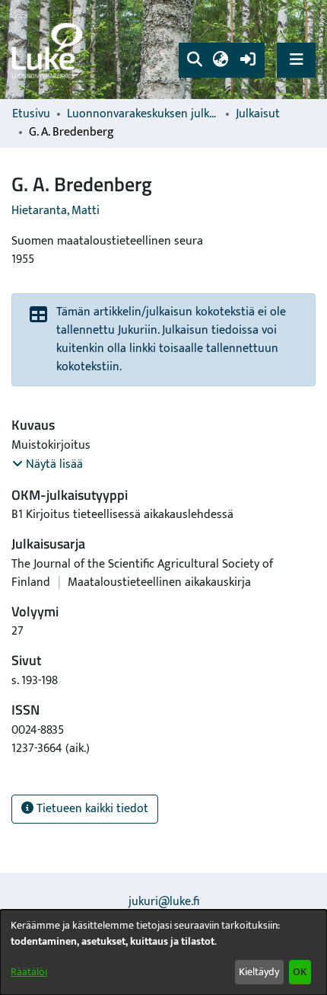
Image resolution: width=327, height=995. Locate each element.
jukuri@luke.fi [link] (164, 901)
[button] (194, 60)
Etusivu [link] (31, 114)
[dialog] (163, 952)
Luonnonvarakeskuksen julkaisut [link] (143, 114)
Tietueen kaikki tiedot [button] (90, 808)
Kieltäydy (259, 972)
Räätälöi (29, 972)
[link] (49, 50)
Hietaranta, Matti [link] (55, 210)
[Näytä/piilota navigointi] (296, 60)
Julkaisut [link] (258, 114)
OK (299, 972)
